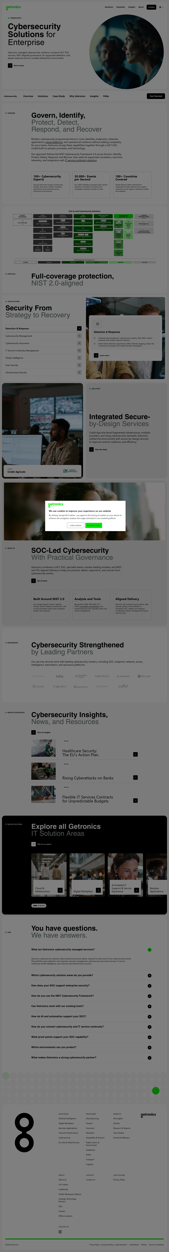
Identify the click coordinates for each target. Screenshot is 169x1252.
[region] (85, 516)
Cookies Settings (76, 525)
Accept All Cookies (93, 525)
